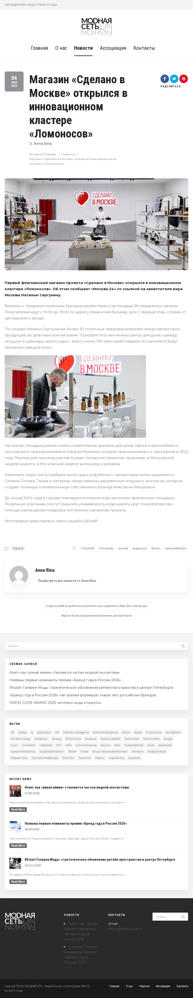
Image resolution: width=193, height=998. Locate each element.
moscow (123, 548)
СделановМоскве (175, 548)
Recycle (105, 745)
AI (32, 732)
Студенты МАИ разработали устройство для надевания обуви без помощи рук (96, 606)
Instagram (46, 745)
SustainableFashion (23, 751)
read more (18, 809)
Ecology (57, 738)
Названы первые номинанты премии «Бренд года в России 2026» (65, 680)
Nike (69, 745)
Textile (72, 751)
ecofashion (41, 738)
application (44, 732)
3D (12, 732)
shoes (150, 745)
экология (134, 758)
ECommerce (73, 738)
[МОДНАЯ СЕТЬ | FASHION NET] (96, 26)
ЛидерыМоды (156, 751)
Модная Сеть (19, 758)
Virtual (84, 751)
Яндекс (100, 758)
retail (117, 745)
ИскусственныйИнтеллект (110, 751)
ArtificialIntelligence (105, 732)
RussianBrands (133, 745)
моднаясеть (140, 548)
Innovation (29, 745)
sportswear (165, 745)
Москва (156, 548)
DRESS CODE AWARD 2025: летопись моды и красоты (55, 703)
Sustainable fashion (52, 751)
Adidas (22, 732)
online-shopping (86, 745)
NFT (59, 745)
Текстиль (68, 758)
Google (168, 738)
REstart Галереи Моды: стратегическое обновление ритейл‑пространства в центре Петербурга (91, 687)
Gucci (14, 745)
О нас (61, 48)
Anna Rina (43, 143)
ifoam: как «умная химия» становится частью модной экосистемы (64, 672)
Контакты (144, 48)
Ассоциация (113, 48)
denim (126, 732)
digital (138, 732)
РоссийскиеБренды (45, 758)
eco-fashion (173, 732)
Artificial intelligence (76, 732)
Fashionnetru (106, 548)
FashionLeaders (110, 738)
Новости (83, 48)
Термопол (84, 758)
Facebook (91, 738)
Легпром (137, 751)
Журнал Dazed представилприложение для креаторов (96, 615)
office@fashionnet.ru (125, 929)
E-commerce (154, 732)
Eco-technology (20, 738)
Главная (39, 48)
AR (57, 732)
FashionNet (87, 548)
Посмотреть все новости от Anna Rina (67, 581)
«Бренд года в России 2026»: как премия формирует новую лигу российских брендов (82, 695)
